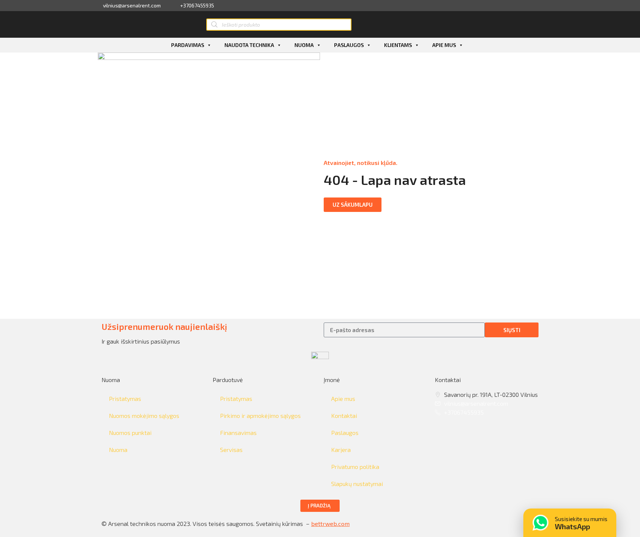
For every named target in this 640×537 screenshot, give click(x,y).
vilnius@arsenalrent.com (132, 5)
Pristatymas (125, 398)
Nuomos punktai (130, 432)
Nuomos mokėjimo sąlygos (144, 415)
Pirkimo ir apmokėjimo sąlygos (260, 415)
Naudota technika (249, 45)
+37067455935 (197, 5)
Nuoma (304, 45)
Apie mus (444, 45)
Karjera (341, 449)
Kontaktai (344, 415)
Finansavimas (238, 432)
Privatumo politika (355, 466)
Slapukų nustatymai (357, 483)
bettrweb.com (330, 523)
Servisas (231, 449)
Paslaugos (349, 45)
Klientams (398, 45)
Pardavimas (187, 45)
